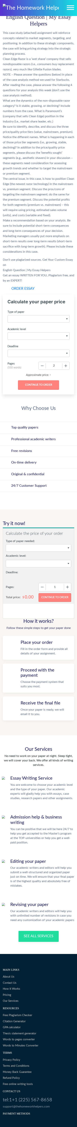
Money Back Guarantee (17, 1072)
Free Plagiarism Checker (17, 1015)
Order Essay (23, 288)
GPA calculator (12, 1027)
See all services (38, 936)
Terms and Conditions (16, 1065)
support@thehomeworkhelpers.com (26, 1106)
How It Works (11, 988)
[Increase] (65, 365)
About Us (8, 976)
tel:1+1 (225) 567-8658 (27, 1100)
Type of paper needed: (20, 541)
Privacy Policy (11, 1060)
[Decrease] (42, 365)
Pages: (10, 587)
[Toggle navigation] (70, 7)
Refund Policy (11, 1078)
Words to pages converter (19, 1039)
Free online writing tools (18, 1084)
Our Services (11, 1001)
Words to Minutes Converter (20, 1045)
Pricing (7, 995)
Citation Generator (14, 1021)
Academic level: (16, 555)
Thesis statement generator (19, 1033)
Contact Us (9, 982)
